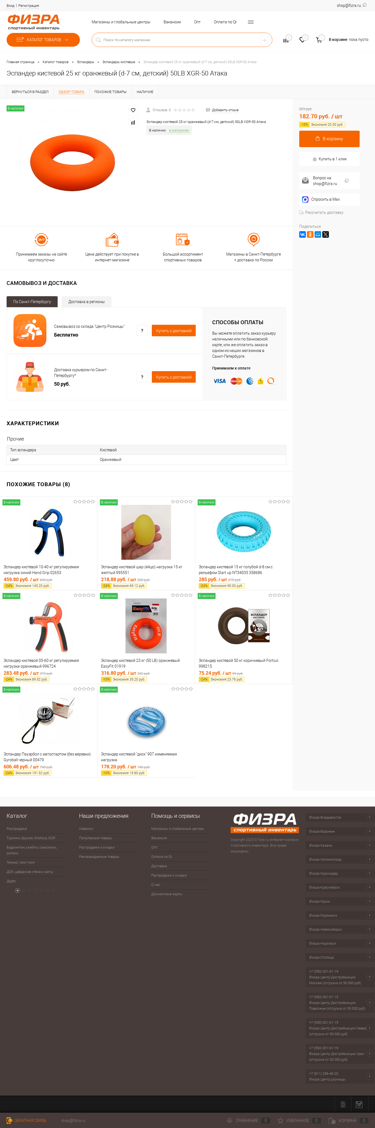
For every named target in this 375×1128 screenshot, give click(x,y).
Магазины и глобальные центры (121, 22)
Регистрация (28, 6)
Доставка (159, 866)
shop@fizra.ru (73, 1120)
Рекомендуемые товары (99, 857)
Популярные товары (95, 838)
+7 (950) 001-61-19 (323, 971)
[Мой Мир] (318, 234)
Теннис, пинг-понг (21, 862)
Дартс (11, 881)
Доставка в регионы (86, 302)
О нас (155, 885)
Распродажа (17, 829)
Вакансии (172, 22)
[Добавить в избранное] (133, 110)
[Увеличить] (73, 162)
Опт (197, 22)
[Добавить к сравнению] (133, 122)
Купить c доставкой (174, 331)
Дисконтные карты (166, 894)
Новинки (86, 829)
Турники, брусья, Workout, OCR (31, 838)
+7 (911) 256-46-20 (323, 1073)
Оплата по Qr (225, 22)
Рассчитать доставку (324, 212)
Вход (10, 6)
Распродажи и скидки (96, 847)
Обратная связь (29, 1120)
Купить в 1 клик (333, 159)
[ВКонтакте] (302, 234)
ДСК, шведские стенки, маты (30, 872)
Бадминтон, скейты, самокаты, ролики (32, 850)
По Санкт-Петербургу (32, 302)
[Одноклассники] (310, 234)
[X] (325, 234)
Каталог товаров (44, 40)
